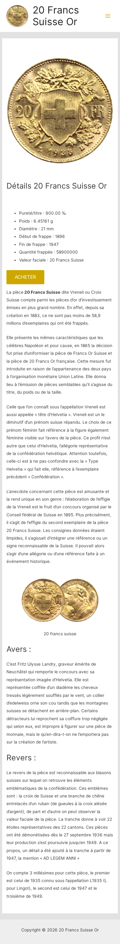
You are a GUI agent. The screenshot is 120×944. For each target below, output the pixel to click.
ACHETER (25, 277)
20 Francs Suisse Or (56, 16)
